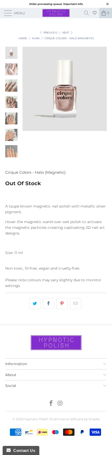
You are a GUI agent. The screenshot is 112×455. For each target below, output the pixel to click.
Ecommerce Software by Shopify (75, 419)
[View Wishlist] (95, 13)
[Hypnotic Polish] (56, 13)
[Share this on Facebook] (48, 303)
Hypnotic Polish (36, 419)
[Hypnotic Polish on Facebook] (51, 404)
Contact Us (23, 450)
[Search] (88, 13)
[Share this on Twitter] (34, 303)
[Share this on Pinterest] (62, 303)
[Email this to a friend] (75, 303)
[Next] (102, 89)
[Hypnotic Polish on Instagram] (60, 404)
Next (66, 32)
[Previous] (27, 89)
